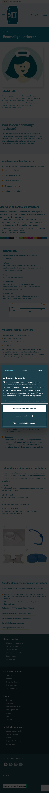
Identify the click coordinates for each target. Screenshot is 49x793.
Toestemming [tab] (9, 370)
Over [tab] (40, 370)
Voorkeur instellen (23, 416)
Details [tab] (24, 370)
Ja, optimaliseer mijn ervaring (24, 408)
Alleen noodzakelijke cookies (24, 423)
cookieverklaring (15, 401)
